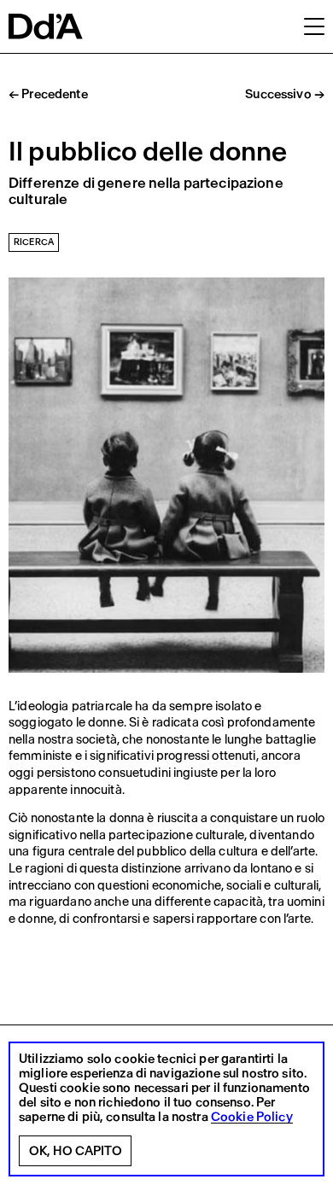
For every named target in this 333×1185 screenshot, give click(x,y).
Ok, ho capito (75, 1151)
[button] (314, 25)
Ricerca (34, 242)
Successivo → (284, 94)
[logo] (46, 26)
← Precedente (48, 94)
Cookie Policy (252, 1117)
